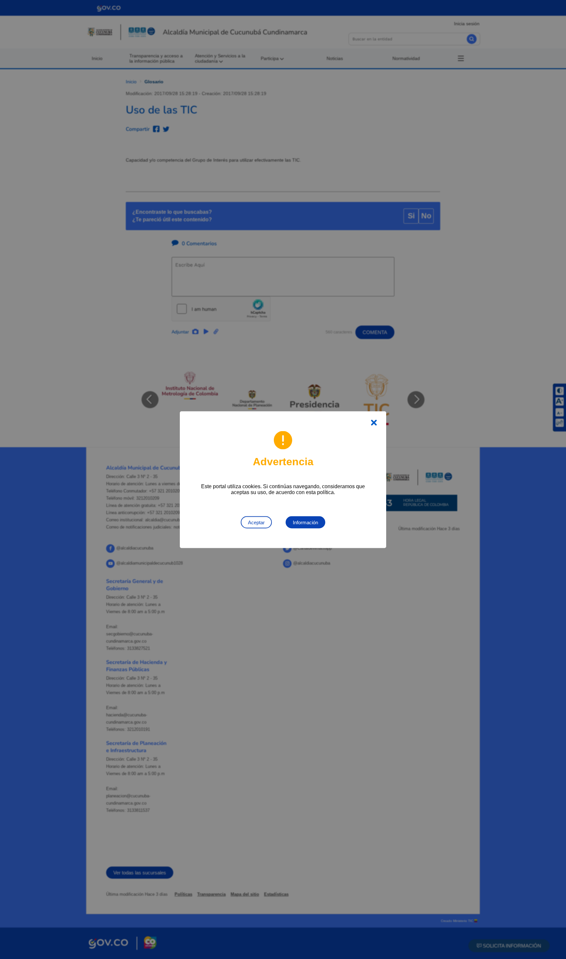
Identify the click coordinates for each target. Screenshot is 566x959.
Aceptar (256, 522)
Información (305, 522)
